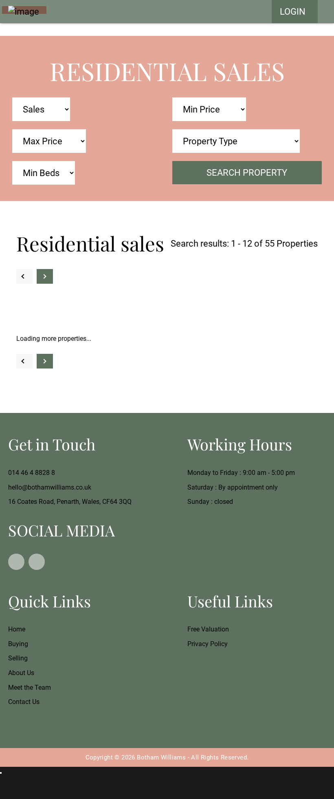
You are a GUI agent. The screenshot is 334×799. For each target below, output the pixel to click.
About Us (21, 673)
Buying (18, 644)
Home (16, 629)
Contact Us (24, 702)
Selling (18, 658)
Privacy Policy (207, 644)
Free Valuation (208, 629)
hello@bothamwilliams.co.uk (49, 487)
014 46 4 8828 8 (31, 473)
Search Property (247, 172)
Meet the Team (29, 687)
